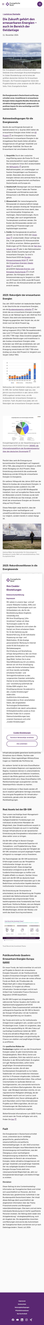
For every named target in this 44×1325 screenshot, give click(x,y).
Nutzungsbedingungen (22, 1307)
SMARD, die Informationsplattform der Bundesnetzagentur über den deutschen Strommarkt (21, 448)
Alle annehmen (22, 744)
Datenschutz (22, 1304)
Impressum (22, 1301)
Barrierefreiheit (22, 1314)
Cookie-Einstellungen (22, 733)
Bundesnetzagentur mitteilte (20, 309)
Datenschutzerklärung (15, 595)
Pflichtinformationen (22, 1311)
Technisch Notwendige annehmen (22, 737)
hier (12, 1119)
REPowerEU (14, 167)
